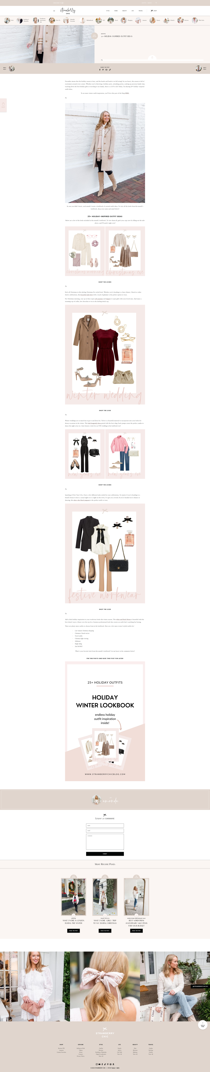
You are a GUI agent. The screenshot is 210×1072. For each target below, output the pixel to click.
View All (101, 1056)
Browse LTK (61, 1048)
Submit (105, 853)
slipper (108, 299)
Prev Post (4, 68)
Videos (150, 2)
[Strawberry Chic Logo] (68, 11)
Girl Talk (119, 1052)
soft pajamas (98, 299)
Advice (119, 1050)
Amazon (61, 1050)
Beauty (125, 10)
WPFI (118, 1067)
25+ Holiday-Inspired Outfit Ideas (116, 36)
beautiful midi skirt (86, 295)
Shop (155, 10)
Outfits (144, 2)
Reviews (101, 1050)
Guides (151, 1048)
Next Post (204, 68)
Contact (81, 1054)
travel (141, 10)
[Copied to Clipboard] (110, 70)
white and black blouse (123, 619)
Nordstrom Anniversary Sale (136, 918)
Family (119, 1048)
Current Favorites (61, 1052)
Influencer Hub (81, 1048)
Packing (151, 1050)
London (73, 918)
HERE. (127, 93)
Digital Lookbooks (101, 1054)
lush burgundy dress (94, 423)
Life (133, 10)
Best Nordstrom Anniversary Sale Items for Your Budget (136, 923)
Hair (135, 1048)
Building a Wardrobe (100, 1052)
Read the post (73, 930)
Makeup (135, 1052)
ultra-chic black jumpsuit (82, 500)
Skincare (135, 1050)
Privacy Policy (80, 1056)
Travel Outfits (105, 918)
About (80, 1052)
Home (116, 10)
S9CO (113, 1067)
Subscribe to (57, 2)
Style (108, 10)
